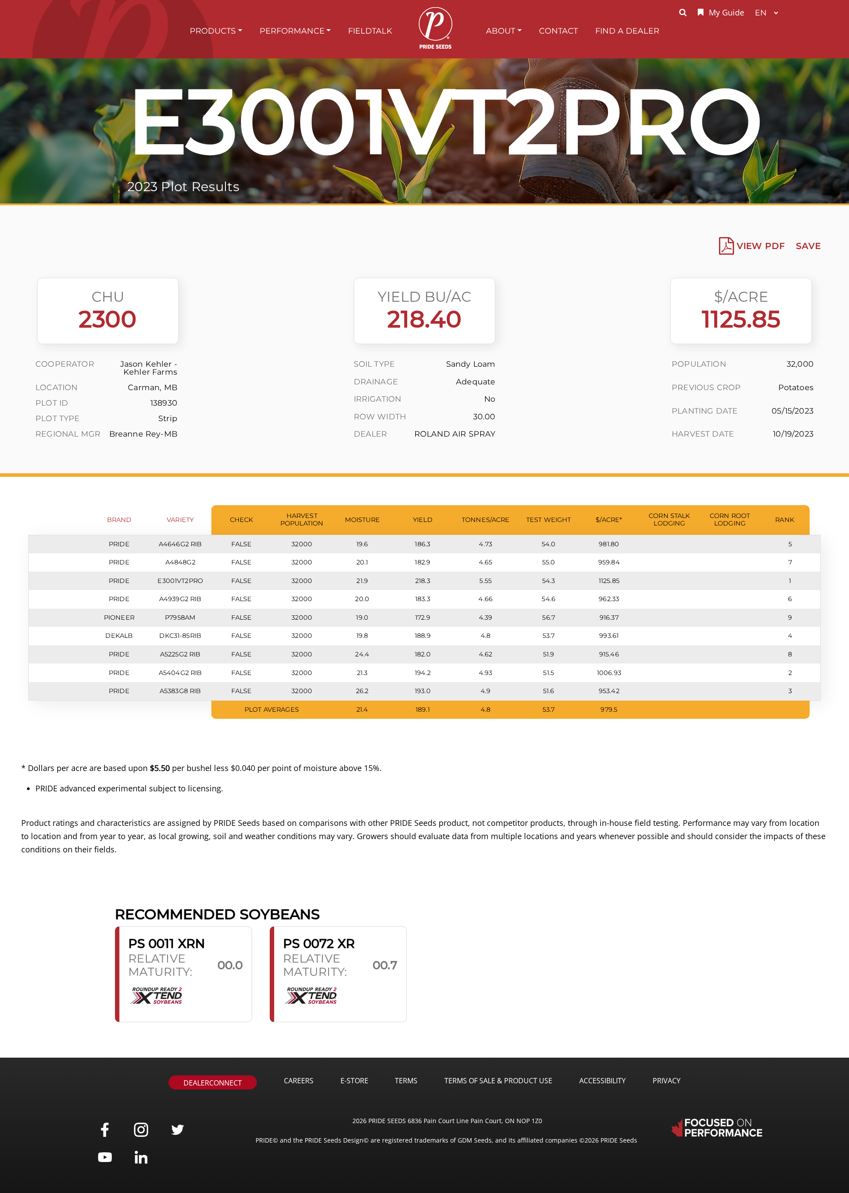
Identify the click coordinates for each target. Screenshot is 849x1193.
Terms (406, 1081)
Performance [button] (292, 30)
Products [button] (213, 30)
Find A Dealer (627, 30)
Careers (299, 1081)
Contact (558, 30)
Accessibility (602, 1081)
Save (808, 246)
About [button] (500, 30)
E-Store (354, 1081)
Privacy (667, 1081)
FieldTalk (370, 30)
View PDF (761, 246)
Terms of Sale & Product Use (498, 1081)
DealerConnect (213, 1083)
